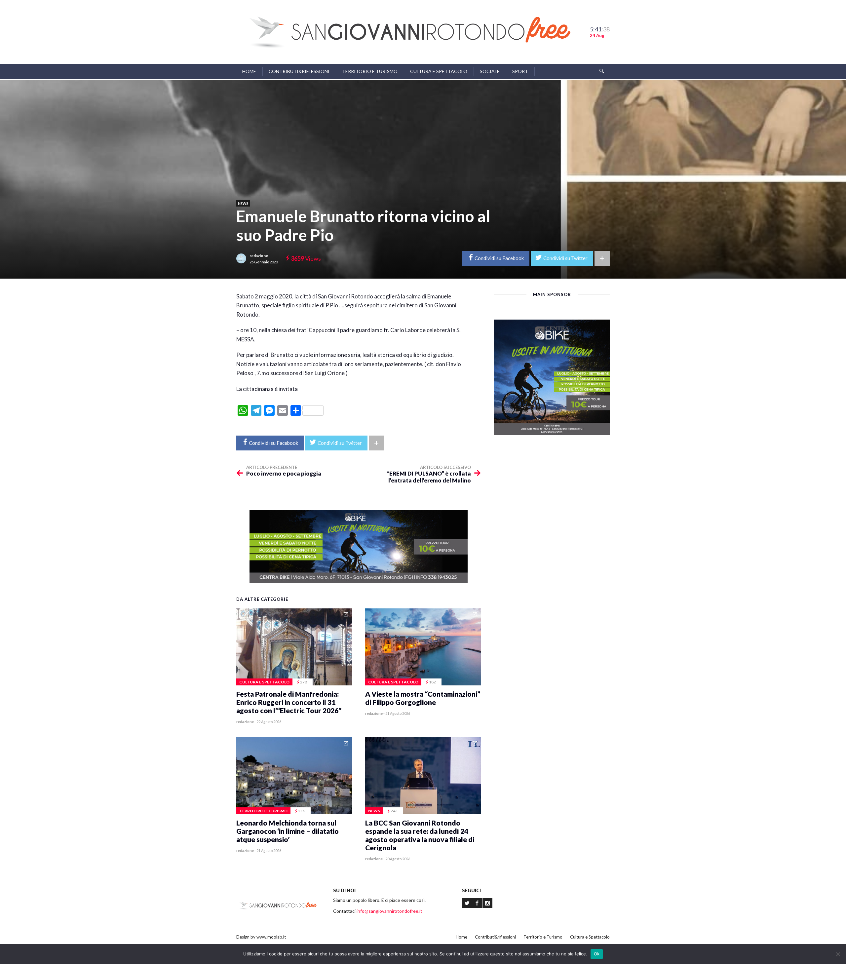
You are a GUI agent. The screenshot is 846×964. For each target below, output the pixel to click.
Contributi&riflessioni (299, 71)
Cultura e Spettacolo (438, 71)
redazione (259, 255)
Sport (520, 71)
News (243, 203)
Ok (597, 953)
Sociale (490, 71)
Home (249, 71)
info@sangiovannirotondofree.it (389, 911)
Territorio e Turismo (370, 71)
